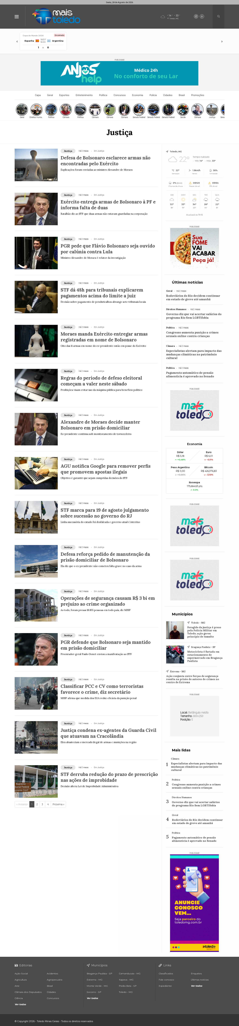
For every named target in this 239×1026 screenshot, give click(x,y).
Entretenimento (84, 95)
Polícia (153, 95)
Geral (50, 95)
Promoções (197, 95)
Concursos (120, 95)
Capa (38, 95)
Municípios (182, 614)
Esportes (64, 95)
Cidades (167, 95)
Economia (137, 95)
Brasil (182, 95)
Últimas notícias (187, 282)
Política (103, 95)
